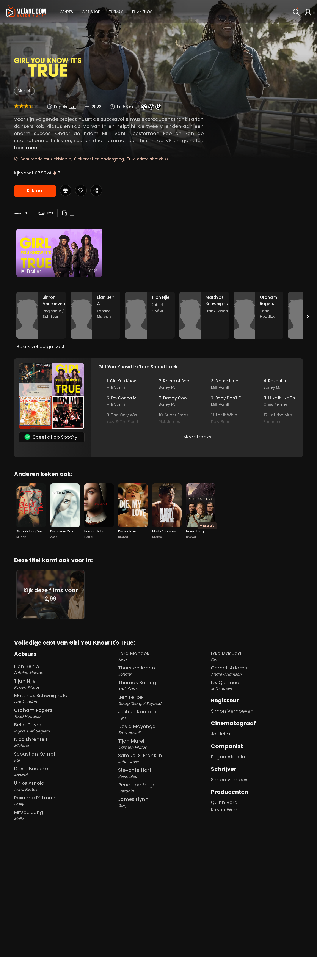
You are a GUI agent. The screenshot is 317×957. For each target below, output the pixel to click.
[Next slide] (308, 316)
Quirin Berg (224, 802)
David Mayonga (137, 729)
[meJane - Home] (26, 11)
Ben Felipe (139, 700)
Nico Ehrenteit (30, 742)
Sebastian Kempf (34, 757)
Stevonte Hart (134, 773)
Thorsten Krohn (136, 671)
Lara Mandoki (134, 656)
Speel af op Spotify (55, 437)
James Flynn (133, 802)
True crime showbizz (147, 159)
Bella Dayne (32, 727)
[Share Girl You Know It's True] (96, 190)
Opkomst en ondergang (99, 159)
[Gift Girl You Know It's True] (65, 190)
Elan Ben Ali (28, 669)
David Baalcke (31, 771)
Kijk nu (34, 190)
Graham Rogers (33, 713)
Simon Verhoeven (232, 711)
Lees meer (26, 147)
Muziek (24, 91)
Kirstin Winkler (227, 809)
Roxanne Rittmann (36, 800)
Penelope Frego (137, 787)
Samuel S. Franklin (140, 758)
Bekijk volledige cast (40, 346)
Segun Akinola (228, 756)
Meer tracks (197, 437)
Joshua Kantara (137, 714)
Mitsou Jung (28, 815)
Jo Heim (220, 734)
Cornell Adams (229, 671)
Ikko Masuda (226, 656)
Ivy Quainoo (225, 685)
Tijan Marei (132, 744)
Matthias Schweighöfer (41, 698)
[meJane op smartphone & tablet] (65, 213)
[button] (66, 11)
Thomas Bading (137, 685)
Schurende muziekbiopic (45, 159)
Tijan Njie (26, 684)
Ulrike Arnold (29, 786)
